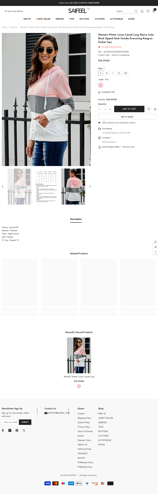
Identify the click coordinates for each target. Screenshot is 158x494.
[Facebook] (2, 430)
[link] (20, 309)
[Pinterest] (17, 430)
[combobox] (125, 11)
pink (79, 386)
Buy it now (127, 117)
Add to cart (128, 109)
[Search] (127, 11)
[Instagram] (9, 430)
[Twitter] (24, 430)
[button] (2, 186)
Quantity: (102, 103)
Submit (25, 422)
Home (4, 27)
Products (13, 27)
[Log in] (142, 11)
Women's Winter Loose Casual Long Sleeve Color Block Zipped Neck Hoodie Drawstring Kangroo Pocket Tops (79, 376)
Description (76, 219)
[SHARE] (154, 109)
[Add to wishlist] (149, 109)
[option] (46, 99)
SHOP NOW (93, 2)
